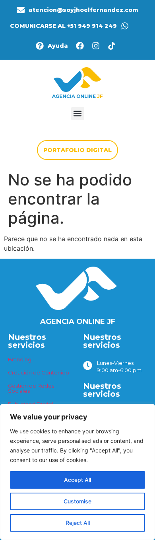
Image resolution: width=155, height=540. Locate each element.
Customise (77, 501)
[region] (77, 472)
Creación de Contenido (38, 372)
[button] (77, 113)
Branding (19, 359)
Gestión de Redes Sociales (31, 388)
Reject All (78, 522)
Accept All (77, 479)
